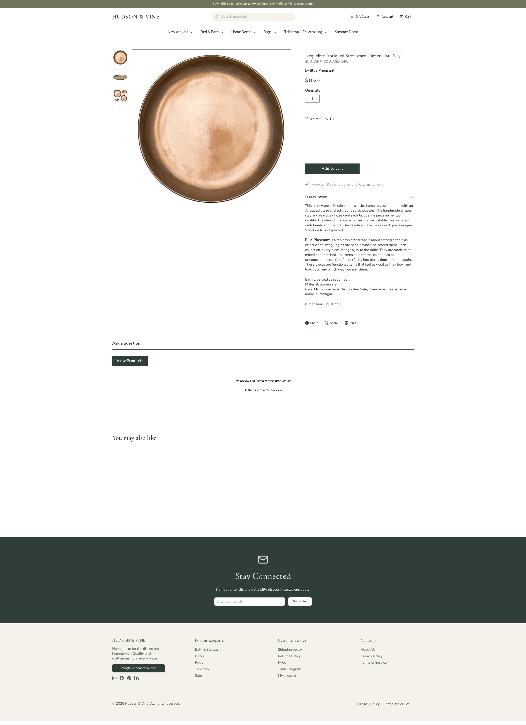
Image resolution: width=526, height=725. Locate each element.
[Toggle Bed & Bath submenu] (222, 32)
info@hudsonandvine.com (138, 668)
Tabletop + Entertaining (303, 32)
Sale (198, 675)
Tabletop (202, 669)
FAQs (282, 662)
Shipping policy (290, 649)
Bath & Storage (207, 649)
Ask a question (126, 343)
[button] (263, 389)
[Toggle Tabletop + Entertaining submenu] (326, 32)
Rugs (267, 32)
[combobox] (253, 17)
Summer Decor (346, 32)
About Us (368, 649)
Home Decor (241, 32)
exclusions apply (296, 589)
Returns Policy (289, 656)
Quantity (313, 90)
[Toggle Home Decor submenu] (255, 32)
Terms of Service (374, 662)
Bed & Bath (210, 32)
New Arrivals (178, 32)
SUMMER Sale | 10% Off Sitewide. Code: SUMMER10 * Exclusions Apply (263, 4)
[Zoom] (211, 129)
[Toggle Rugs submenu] (275, 32)
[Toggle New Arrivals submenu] (192, 32)
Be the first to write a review (263, 390)
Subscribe (300, 601)
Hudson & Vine (135, 16)
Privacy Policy (372, 656)
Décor (199, 656)
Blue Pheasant (322, 70)
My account (287, 675)
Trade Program (289, 669)
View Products (130, 361)
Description (316, 197)
